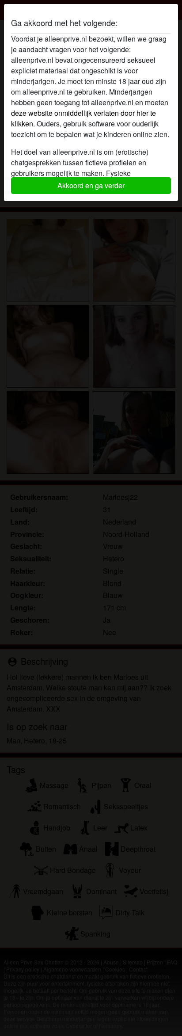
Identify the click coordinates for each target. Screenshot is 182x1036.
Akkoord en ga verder (91, 185)
